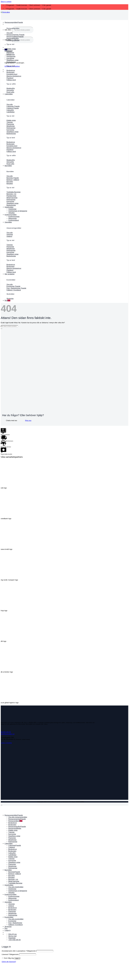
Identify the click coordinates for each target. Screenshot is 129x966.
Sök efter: (8, 30)
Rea (6, 300)
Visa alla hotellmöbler (15, 887)
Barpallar (11, 877)
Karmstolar (12, 834)
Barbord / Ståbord (14, 874)
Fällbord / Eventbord (15, 925)
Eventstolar (12, 921)
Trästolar (11, 832)
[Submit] (5, 34)
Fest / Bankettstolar (15, 923)
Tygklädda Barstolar (15, 883)
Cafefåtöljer (12, 855)
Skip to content (6, 2)
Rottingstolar (12, 842)
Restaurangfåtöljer (14, 828)
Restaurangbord (14, 821)
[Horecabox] (18, 812)
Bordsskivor (12, 823)
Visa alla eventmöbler (16, 919)
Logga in (17, 958)
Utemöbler (8, 222)
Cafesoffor (12, 853)
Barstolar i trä (13, 879)
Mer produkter (10, 274)
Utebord (11, 906)
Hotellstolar (12, 209)
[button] (6, 49)
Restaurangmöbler (11, 22)
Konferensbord (13, 220)
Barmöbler (8, 166)
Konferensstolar (14, 216)
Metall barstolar (13, 881)
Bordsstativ (12, 825)
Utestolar (11, 904)
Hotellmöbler (9, 207)
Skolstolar (8, 926)
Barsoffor (11, 876)
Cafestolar (12, 845)
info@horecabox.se (7, 734)
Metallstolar (12, 840)
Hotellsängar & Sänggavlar (17, 211)
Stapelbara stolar (14, 836)
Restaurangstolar (14, 819)
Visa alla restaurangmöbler (17, 817)
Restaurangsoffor (14, 826)
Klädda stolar (13, 830)
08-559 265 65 (6, 732)
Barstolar (11, 872)
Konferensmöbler (11, 215)
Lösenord (10, 954)
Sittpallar (11, 213)
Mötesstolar (12, 218)
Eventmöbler (9, 917)
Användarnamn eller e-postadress (19, 951)
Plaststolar (12, 838)
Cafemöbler (9, 94)
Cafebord (11, 847)
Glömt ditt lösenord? (9, 962)
